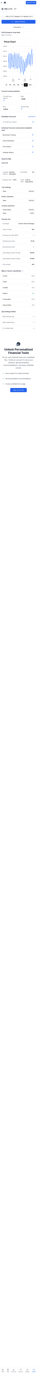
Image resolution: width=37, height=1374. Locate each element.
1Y (22, 85)
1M (10, 85)
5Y (26, 85)
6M (18, 85)
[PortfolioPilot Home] (5, 3)
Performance (17, 27)
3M (14, 85)
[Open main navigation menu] (1, 2)
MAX (30, 85)
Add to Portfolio (20, 21)
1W (6, 85)
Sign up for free (31, 2)
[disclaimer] (31, 116)
